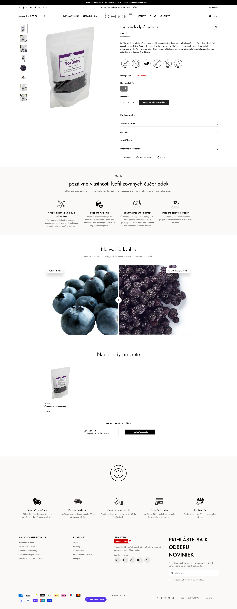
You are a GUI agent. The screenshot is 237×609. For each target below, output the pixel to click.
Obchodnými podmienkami (193, 579)
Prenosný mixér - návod (82, 554)
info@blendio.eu (121, 555)
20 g (124, 88)
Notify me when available (154, 102)
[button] (215, 16)
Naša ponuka (90, 16)
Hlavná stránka (70, 16)
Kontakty (165, 16)
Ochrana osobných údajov (29, 554)
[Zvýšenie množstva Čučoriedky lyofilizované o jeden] (133, 102)
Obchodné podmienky (28, 550)
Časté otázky (78, 550)
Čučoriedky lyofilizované (55, 406)
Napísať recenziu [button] (140, 432)
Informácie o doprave (27, 542)
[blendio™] (118, 16)
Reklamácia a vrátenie (28, 546)
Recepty (142, 16)
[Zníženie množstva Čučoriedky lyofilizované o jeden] (123, 102)
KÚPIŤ (135, 7)
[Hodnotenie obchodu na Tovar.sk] (137, 541)
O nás (153, 16)
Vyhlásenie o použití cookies (30, 558)
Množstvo (124, 96)
